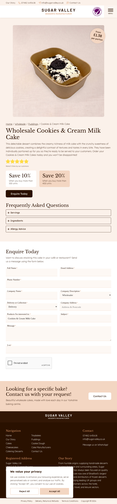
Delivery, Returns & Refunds (47, 501)
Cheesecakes (12, 447)
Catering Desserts (14, 451)
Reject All (24, 491)
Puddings (33, 123)
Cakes (9, 443)
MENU (110, 13)
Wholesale (20, 123)
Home (9, 123)
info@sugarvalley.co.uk (52, 2)
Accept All (54, 491)
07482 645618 (28, 2)
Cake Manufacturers (41, 447)
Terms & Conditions (70, 501)
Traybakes (36, 435)
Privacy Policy (26, 501)
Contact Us (74, 2)
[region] (39, 482)
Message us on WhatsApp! (95, 444)
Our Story (10, 2)
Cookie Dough (38, 443)
